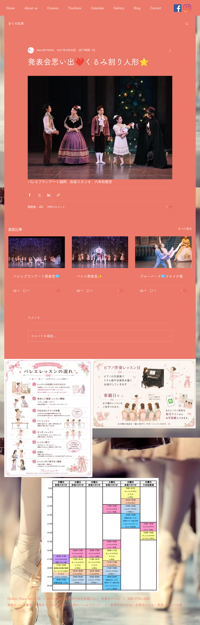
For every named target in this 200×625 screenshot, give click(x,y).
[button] (187, 23)
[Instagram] (187, 8)
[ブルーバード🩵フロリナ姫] (163, 252)
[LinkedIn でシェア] (49, 195)
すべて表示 (185, 229)
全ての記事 (16, 23)
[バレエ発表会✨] (100, 252)
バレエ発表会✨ (89, 276)
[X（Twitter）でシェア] (39, 195)
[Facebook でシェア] (29, 195)
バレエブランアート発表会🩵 (36, 276)
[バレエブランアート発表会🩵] (36, 252)
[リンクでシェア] (58, 195)
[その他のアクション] (170, 50)
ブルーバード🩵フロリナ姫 (161, 276)
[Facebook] (177, 8)
